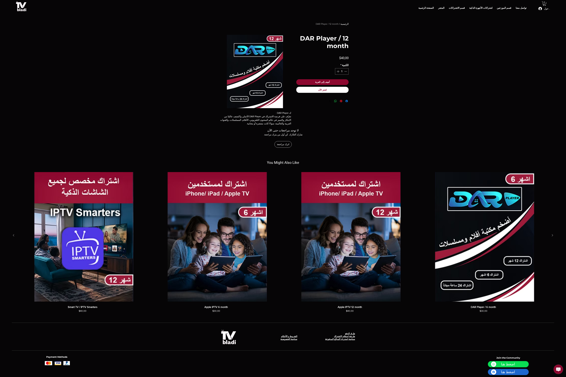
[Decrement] (346, 71)
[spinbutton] (342, 71)
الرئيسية (344, 24)
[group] (283, 245)
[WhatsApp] (493, 364)
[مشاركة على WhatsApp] (335, 101)
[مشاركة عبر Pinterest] (341, 101)
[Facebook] (493, 372)
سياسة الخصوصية (288, 339)
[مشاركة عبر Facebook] (346, 101)
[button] (544, 3)
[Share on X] (330, 101)
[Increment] (337, 71)
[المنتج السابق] (552, 235)
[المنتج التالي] (13, 235)
